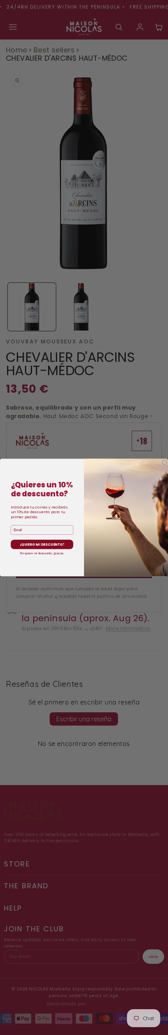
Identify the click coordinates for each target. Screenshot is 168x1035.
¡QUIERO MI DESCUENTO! (42, 544)
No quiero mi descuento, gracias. (42, 553)
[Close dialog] (164, 462)
